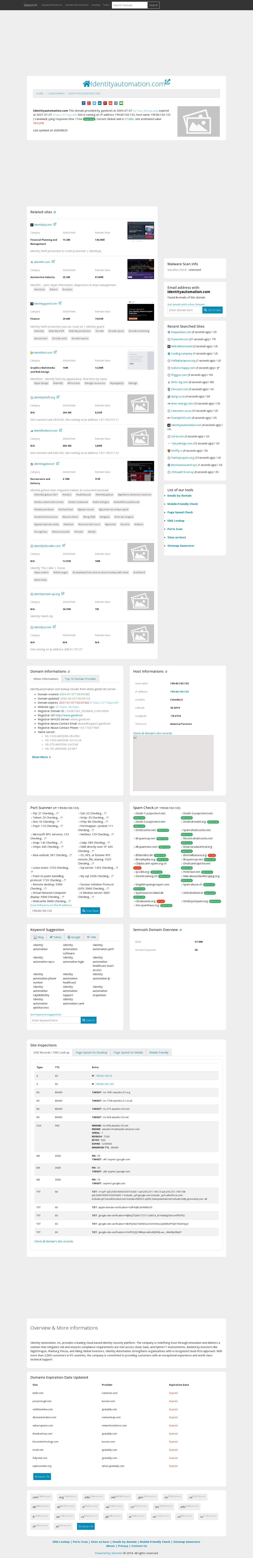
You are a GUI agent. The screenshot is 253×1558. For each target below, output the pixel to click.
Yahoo (57, 937)
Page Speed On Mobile (128, 1052)
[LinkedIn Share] (99, 103)
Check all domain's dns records (152, 733)
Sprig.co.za (178, 396)
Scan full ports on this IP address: (51, 905)
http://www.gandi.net (69, 715)
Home (39, 93)
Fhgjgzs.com (179, 375)
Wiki (93, 937)
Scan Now (91, 911)
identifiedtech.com (46, 430)
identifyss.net (42, 627)
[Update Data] (54, 211)
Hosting (95, 4)
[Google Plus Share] (89, 103)
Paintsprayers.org (182, 457)
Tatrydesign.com (182, 443)
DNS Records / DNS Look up (51, 1052)
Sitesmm (30, 5)
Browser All (42, 1476)
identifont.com (43, 352)
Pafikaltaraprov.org (183, 360)
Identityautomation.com (84, 93)
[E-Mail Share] (121, 103)
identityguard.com (45, 303)
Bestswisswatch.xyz (184, 465)
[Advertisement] (126, 39)
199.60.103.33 (104, 1075)
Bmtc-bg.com (179, 382)
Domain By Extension (77, 4)
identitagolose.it (44, 464)
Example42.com (181, 417)
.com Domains (56, 93)
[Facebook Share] (83, 103)
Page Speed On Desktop (91, 1052)
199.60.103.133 (179, 691)
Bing (40, 937)
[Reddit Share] (116, 103)
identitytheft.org (44, 397)
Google (75, 937)
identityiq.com (43, 224)
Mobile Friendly (159, 1052)
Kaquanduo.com (181, 332)
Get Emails (214, 310)
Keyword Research (52, 4)
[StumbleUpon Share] (110, 103)
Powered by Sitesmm (109, 1553)
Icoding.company (181, 353)
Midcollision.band (181, 346)
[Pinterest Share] (105, 103)
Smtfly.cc (176, 450)
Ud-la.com (177, 436)
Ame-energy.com (182, 403)
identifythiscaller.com (47, 546)
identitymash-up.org (47, 594)
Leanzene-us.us (181, 410)
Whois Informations (46, 679)
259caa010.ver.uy (182, 472)
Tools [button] (106, 4)
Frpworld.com (180, 339)
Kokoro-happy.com (183, 368)
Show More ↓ (41, 757)
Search (153, 5)
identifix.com (42, 262)
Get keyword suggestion (45, 1014)
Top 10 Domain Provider (80, 679)
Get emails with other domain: (186, 304)
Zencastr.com (179, 389)
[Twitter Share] (94, 103)
